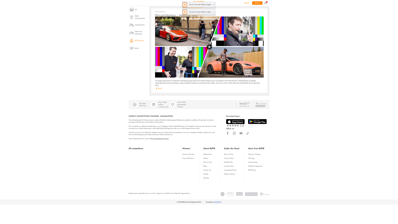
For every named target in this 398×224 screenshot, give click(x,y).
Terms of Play (228, 154)
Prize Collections (140, 17)
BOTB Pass (252, 170)
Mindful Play (228, 162)
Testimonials (207, 154)
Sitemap (206, 178)
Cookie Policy (229, 166)
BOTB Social (139, 40)
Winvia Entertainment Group (159, 139)
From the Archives (138, 32)
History (205, 158)
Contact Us (207, 170)
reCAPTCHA (217, 202)
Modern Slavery (229, 174)
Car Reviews (139, 25)
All (136, 9)
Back (156, 88)
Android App (252, 162)
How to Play (207, 162)
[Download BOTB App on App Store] (235, 123)
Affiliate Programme (255, 166)
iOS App (251, 158)
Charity (205, 174)
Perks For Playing (254, 154)
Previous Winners (188, 154)
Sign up (257, 3)
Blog (137, 48)
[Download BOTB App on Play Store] (257, 121)
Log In (246, 3)
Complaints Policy (230, 170)
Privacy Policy (229, 158)
